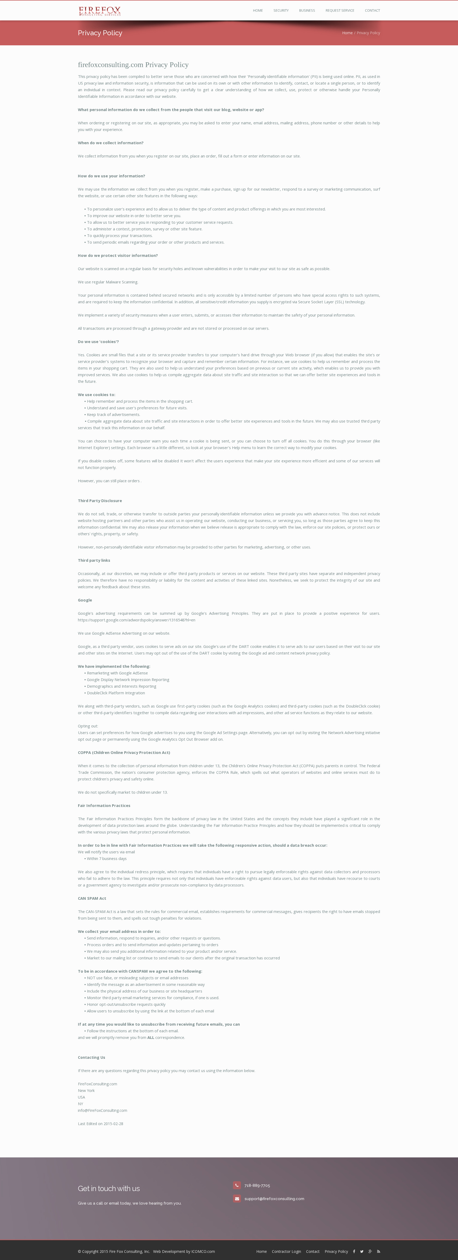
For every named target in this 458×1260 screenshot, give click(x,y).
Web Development (169, 1251)
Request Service (340, 10)
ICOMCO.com (203, 1251)
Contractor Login (286, 1251)
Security (281, 10)
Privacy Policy (336, 1251)
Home (258, 10)
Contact (372, 10)
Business (307, 10)
